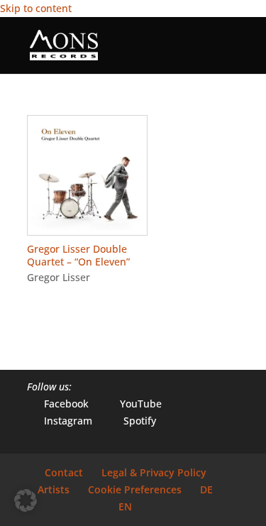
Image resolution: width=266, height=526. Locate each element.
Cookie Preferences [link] (135, 489)
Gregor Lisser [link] (58, 277)
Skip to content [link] (36, 8)
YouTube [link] (132, 403)
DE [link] (206, 489)
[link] (64, 44)
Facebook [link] (58, 403)
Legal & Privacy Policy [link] (153, 472)
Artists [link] (54, 489)
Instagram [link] (59, 420)
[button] (228, 54)
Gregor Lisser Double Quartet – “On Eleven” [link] (78, 255)
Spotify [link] (131, 420)
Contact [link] (64, 472)
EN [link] (125, 506)
